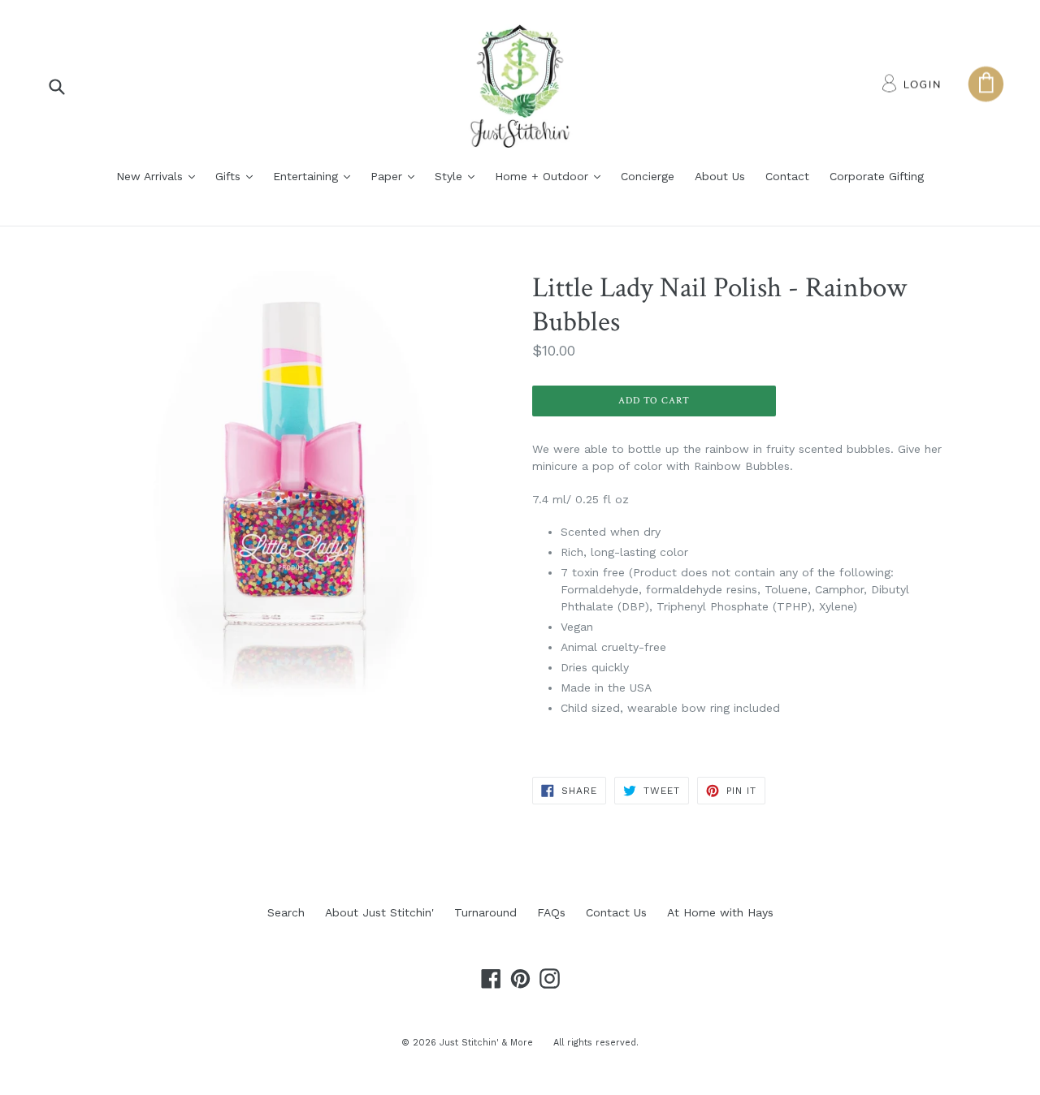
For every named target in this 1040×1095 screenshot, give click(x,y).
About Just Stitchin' (379, 912)
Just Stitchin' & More (486, 1042)
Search (286, 912)
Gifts (238, 176)
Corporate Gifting (877, 176)
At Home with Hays (720, 912)
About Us (720, 176)
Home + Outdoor (552, 176)
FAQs (551, 912)
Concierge (647, 176)
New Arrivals (159, 176)
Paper (396, 176)
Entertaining (315, 176)
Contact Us (616, 912)
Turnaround (485, 912)
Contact (787, 176)
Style (459, 176)
